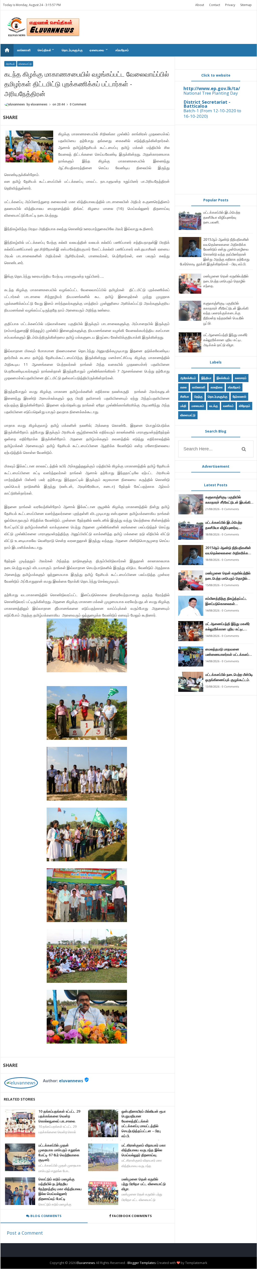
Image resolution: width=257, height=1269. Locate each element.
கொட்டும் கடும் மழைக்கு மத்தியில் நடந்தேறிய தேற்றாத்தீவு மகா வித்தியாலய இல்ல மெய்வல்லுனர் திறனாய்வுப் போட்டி (60, 1189)
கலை (183, 387)
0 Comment (78, 104)
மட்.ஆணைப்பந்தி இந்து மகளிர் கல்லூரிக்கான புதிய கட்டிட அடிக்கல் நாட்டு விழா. (225, 339)
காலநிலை (217, 387)
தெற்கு (198, 396)
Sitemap (246, 5)
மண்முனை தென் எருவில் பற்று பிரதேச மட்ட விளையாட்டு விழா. (143, 1184)
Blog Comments (46, 1216)
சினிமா (184, 396)
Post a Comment (25, 1233)
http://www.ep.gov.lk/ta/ (211, 88)
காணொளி (24, 50)
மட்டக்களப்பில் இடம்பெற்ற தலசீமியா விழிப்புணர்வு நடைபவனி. (221, 217)
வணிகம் (228, 406)
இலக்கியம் (223, 378)
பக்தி (183, 406)
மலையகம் (197, 406)
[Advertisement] (215, 159)
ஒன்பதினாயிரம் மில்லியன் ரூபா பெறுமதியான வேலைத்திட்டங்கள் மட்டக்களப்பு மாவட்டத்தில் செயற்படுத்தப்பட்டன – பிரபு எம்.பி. (143, 1123)
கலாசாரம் (240, 378)
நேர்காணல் (239, 396)
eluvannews (71, 1080)
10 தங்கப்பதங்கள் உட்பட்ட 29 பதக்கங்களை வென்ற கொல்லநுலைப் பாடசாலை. (59, 1116)
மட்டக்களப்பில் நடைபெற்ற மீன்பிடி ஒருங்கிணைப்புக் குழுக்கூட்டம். (229, 677)
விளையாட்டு (25, 64)
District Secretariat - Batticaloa (206, 104)
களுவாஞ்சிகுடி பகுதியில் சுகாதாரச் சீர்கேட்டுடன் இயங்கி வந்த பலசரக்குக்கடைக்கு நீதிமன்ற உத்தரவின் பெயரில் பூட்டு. (225, 313)
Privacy (230, 5)
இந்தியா (206, 378)
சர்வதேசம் (122, 50)
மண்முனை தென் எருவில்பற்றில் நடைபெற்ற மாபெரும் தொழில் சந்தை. (225, 281)
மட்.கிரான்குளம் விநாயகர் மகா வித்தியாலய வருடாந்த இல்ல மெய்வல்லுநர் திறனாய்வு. (143, 1150)
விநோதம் (244, 406)
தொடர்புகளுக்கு (72, 50)
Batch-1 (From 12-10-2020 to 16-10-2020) (212, 113)
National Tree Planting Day (210, 93)
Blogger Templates (141, 1262)
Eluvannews (86, 1262)
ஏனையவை (99, 50)
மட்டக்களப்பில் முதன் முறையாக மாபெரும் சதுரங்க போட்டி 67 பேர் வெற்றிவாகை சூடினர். (59, 1152)
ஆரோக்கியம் (188, 378)
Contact (214, 5)
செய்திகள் (46, 50)
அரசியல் (10, 64)
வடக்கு (213, 406)
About (199, 5)
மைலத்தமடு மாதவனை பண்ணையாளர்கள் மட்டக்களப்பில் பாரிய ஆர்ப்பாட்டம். (229, 652)
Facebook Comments (132, 1216)
